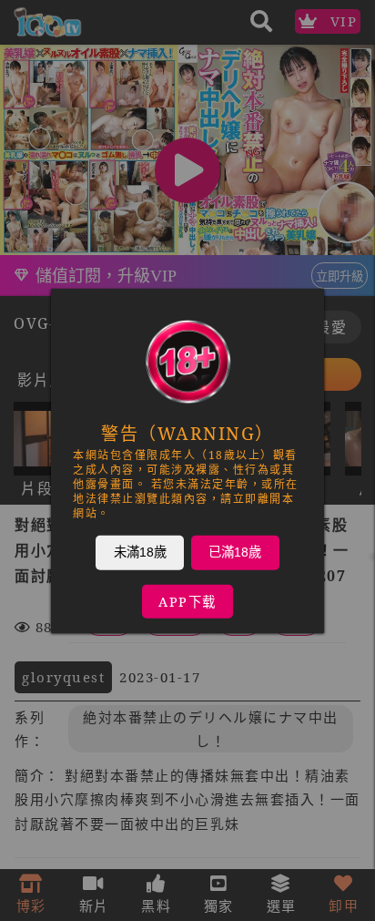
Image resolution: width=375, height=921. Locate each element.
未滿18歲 (140, 551)
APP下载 (187, 600)
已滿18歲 (234, 551)
